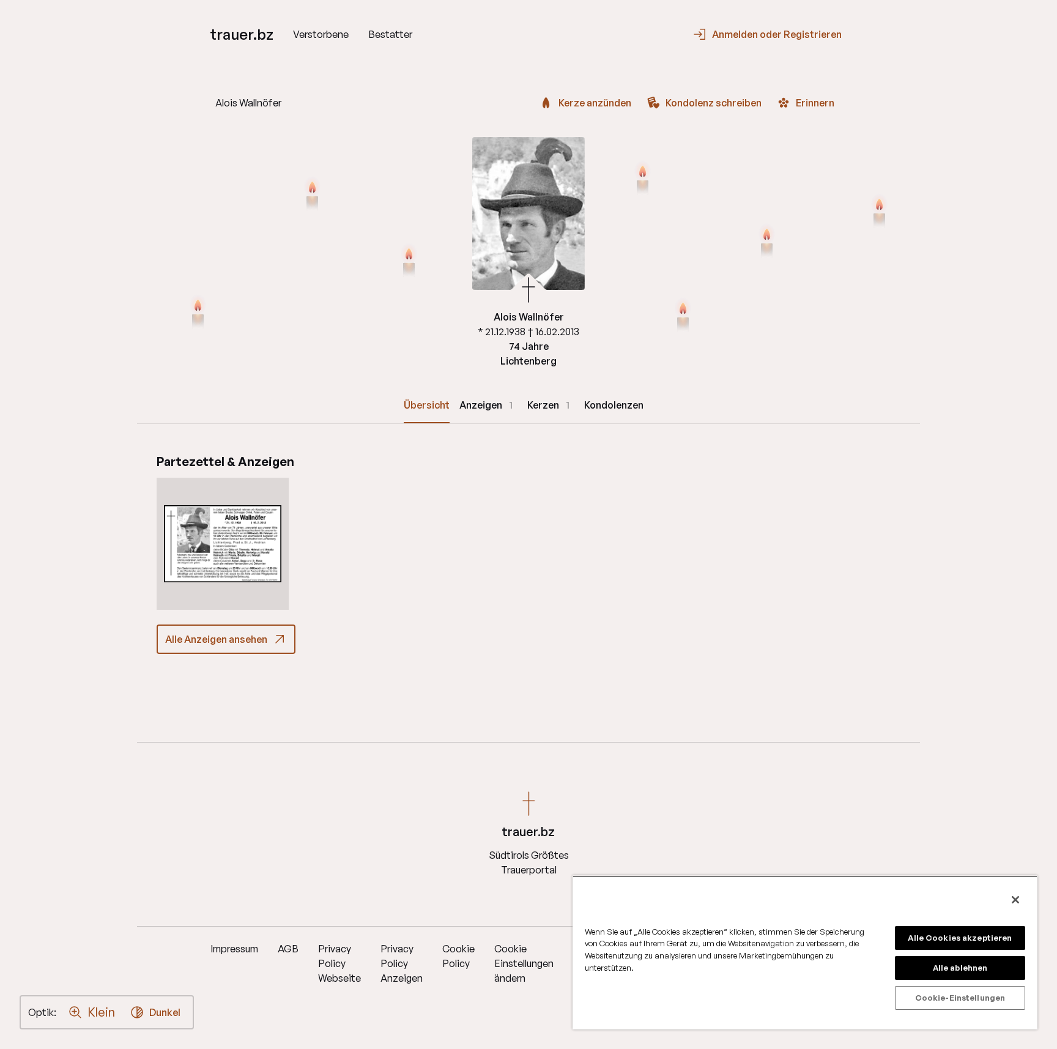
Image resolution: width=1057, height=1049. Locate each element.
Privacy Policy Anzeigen (401, 963)
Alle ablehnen (960, 968)
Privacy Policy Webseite (339, 963)
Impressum (234, 949)
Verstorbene (321, 34)
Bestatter (390, 34)
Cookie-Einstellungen (960, 998)
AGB (288, 949)
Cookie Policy (458, 956)
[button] (223, 544)
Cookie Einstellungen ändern (524, 963)
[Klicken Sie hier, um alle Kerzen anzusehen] (409, 261)
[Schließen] (1015, 899)
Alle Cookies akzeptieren (960, 938)
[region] (805, 952)
